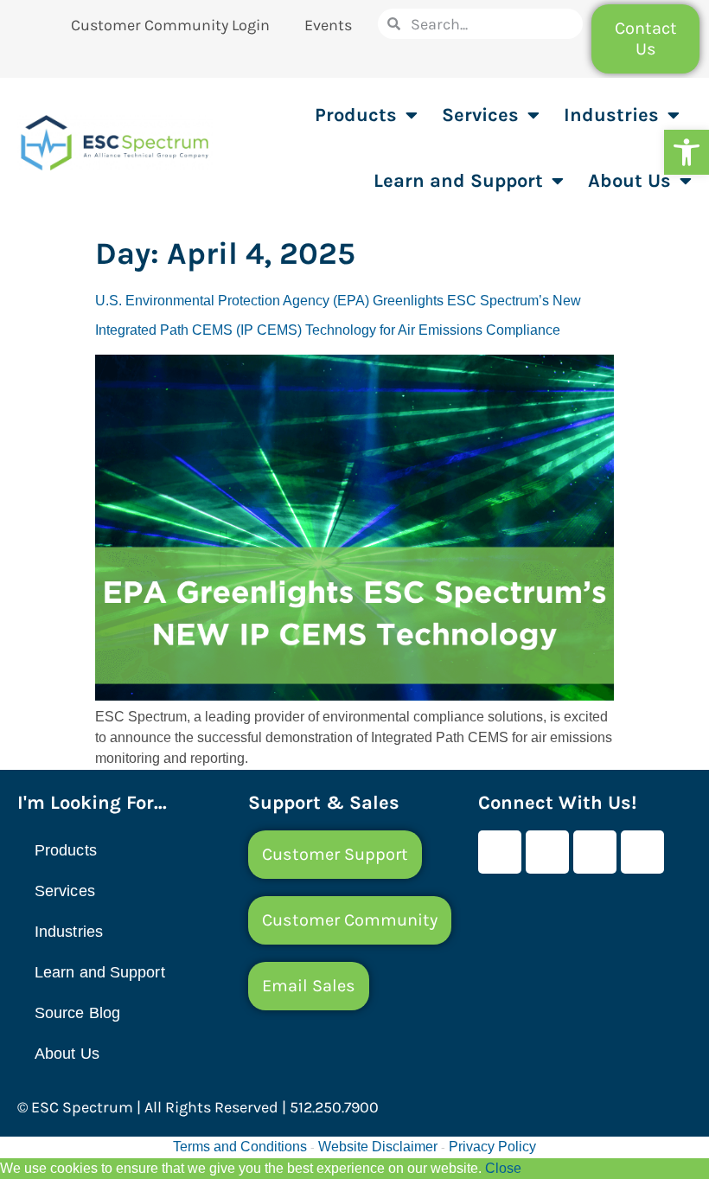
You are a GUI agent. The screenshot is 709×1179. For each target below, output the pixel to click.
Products (356, 115)
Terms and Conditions (240, 1146)
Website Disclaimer (378, 1146)
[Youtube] (547, 852)
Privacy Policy (492, 1146)
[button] (686, 152)
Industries (611, 115)
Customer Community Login (170, 25)
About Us (629, 181)
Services (480, 115)
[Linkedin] (594, 852)
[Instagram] (642, 852)
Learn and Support (458, 181)
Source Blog (77, 1013)
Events (328, 25)
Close (503, 1168)
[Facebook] (499, 852)
